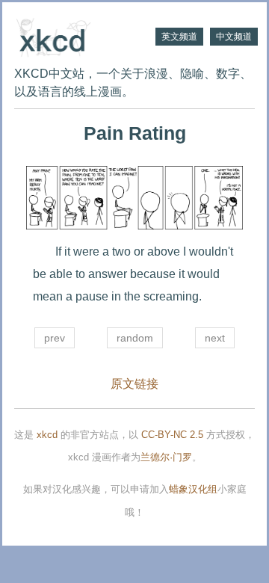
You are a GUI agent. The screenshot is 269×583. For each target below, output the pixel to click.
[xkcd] (74, 36)
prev (54, 338)
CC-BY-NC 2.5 (172, 434)
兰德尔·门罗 (166, 457)
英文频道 (179, 36)
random (135, 338)
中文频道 (234, 36)
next (215, 338)
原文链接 (134, 383)
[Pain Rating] (134, 197)
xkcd (47, 434)
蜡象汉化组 (193, 489)
